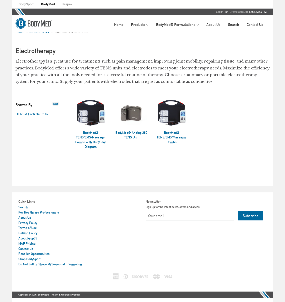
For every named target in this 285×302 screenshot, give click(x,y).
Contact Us (25, 249)
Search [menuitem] (233, 24)
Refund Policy (27, 233)
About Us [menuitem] (213, 24)
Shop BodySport (29, 259)
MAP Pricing (26, 244)
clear (55, 103)
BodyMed (48, 4)
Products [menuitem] (138, 24)
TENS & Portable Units (32, 114)
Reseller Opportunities (34, 254)
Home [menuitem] (119, 24)
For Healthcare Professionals (38, 212)
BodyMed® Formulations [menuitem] (176, 24)
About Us (24, 218)
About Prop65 (27, 238)
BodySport (26, 4)
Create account (239, 11)
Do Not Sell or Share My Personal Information (50, 264)
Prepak (67, 4)
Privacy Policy (27, 223)
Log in (219, 11)
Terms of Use (27, 228)
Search (23, 207)
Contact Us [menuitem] (255, 24)
